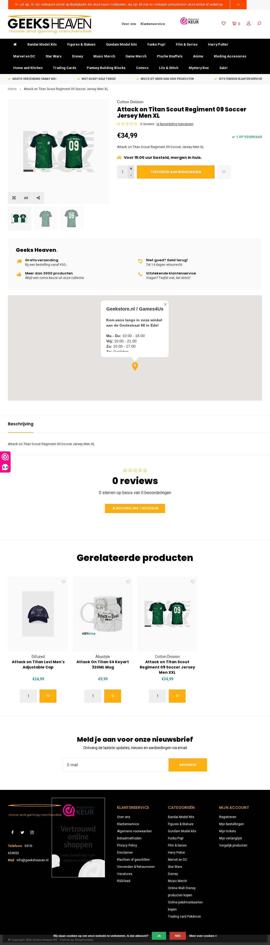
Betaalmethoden (129, 838)
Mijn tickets (227, 831)
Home (12, 89)
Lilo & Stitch (168, 68)
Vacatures (124, 874)
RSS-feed (123, 881)
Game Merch (136, 56)
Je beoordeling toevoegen (135, 508)
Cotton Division (130, 102)
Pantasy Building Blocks (106, 68)
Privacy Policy (127, 845)
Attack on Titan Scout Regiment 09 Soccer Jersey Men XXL (167, 667)
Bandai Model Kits (42, 44)
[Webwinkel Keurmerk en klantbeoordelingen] (78, 837)
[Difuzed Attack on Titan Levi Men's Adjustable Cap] (38, 614)
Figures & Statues (81, 44)
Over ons (129, 24)
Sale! (223, 68)
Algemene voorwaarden (134, 831)
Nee (178, 935)
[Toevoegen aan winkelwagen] (48, 696)
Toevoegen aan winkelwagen (175, 172)
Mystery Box (199, 68)
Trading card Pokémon (184, 916)
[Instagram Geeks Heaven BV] (32, 832)
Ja (159, 935)
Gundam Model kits (121, 44)
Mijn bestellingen (231, 824)
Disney (77, 56)
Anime (198, 56)
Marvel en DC (24, 56)
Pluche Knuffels (169, 56)
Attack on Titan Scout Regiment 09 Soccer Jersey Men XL (66, 89)
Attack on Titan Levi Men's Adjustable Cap (38, 664)
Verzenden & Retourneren (136, 867)
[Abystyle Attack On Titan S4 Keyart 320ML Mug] (103, 614)
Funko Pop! (156, 44)
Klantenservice (153, 24)
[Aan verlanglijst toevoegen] (223, 172)
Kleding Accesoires (230, 56)
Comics (142, 68)
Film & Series (186, 44)
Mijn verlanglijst (230, 838)
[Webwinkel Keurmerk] (189, 21)
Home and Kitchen (27, 68)
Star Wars (53, 56)
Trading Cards (64, 68)
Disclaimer (125, 852)
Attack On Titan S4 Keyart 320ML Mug (102, 664)
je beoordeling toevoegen (175, 124)
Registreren (227, 817)
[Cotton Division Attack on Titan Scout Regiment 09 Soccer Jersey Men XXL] (167, 614)
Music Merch (104, 56)
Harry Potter (218, 44)
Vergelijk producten (233, 845)
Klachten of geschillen (133, 860)
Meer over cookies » (203, 935)
